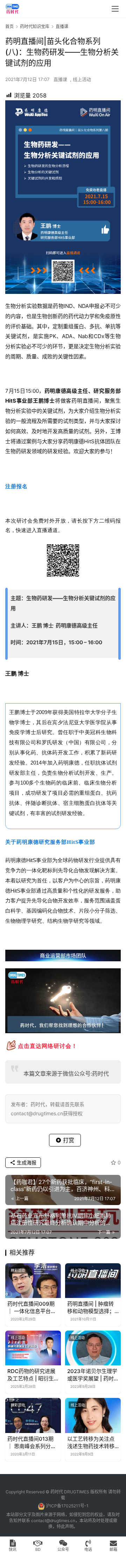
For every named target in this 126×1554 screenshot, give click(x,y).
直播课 (60, 79)
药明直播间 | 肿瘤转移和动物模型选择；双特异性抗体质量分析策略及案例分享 (90, 1307)
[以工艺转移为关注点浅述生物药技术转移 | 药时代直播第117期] (93, 1415)
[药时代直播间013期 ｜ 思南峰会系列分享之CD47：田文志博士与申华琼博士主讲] (33, 1415)
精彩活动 (18, 1270)
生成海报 (25, 1162)
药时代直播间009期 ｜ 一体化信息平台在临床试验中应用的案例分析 (31, 1307)
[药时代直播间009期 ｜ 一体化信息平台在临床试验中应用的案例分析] (33, 1280)
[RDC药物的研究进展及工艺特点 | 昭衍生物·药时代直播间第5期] (33, 1348)
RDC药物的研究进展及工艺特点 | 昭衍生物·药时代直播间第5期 (31, 1375)
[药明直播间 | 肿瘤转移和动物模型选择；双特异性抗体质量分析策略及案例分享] (93, 1280)
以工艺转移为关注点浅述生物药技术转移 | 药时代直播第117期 (92, 1442)
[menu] (115, 8)
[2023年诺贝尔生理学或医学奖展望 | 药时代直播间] (93, 1348)
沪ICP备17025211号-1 (67, 1505)
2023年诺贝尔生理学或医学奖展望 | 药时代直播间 (92, 1375)
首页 (9, 26)
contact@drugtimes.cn (53, 1520)
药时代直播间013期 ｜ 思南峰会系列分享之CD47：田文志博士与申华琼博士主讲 (32, 1442)
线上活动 (82, 79)
